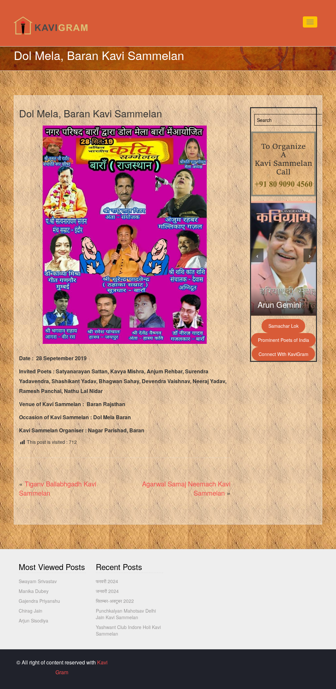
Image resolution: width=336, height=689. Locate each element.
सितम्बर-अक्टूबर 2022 (115, 601)
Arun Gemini (279, 304)
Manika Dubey (34, 591)
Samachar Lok (283, 326)
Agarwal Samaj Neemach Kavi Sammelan (186, 488)
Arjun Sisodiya (33, 620)
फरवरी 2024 (107, 581)
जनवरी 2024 (107, 591)
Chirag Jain (30, 610)
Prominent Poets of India (283, 340)
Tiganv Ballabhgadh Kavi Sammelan (57, 488)
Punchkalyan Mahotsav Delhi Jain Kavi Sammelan (126, 613)
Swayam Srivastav (38, 581)
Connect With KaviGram (283, 354)
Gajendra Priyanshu (39, 601)
